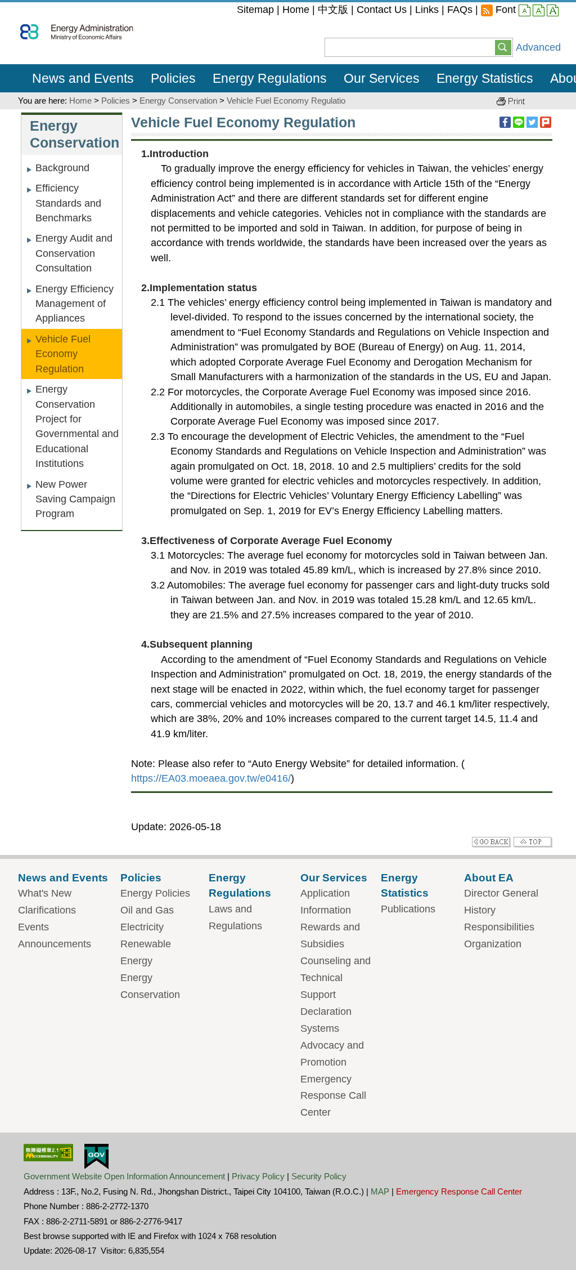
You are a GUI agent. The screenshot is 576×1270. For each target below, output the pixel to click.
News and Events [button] (83, 78)
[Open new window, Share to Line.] (518, 122)
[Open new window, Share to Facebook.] (505, 122)
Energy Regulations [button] (270, 78)
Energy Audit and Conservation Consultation (73, 253)
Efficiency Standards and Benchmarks (68, 203)
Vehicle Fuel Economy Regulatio (286, 100)
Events (33, 927)
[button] (503, 46)
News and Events (63, 877)
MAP (380, 1191)
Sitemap (255, 9)
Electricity (142, 927)
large (553, 11)
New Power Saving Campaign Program (75, 499)
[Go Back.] (491, 841)
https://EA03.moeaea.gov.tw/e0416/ (211, 778)
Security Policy (318, 1176)
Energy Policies (155, 893)
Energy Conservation (178, 100)
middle (538, 11)
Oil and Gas (147, 910)
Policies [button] (173, 78)
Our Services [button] (382, 78)
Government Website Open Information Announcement (124, 1176)
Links (427, 9)
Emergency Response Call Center (333, 1096)
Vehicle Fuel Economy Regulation (63, 354)
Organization (492, 944)
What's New (44, 893)
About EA (489, 877)
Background (62, 167)
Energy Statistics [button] (484, 78)
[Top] (533, 841)
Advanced (538, 47)
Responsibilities (499, 927)
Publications (408, 909)
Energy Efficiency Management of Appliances (74, 303)
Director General (501, 893)
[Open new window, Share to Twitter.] (532, 122)
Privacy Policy (258, 1176)
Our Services (333, 877)
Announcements (54, 944)
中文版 (333, 9)
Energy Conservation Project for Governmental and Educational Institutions (77, 426)
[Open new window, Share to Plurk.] (545, 122)
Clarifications (47, 910)
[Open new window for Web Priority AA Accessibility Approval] (48, 1151)
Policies (115, 100)
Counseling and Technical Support (335, 977)
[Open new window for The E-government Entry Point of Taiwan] (96, 1155)
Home (295, 9)
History (480, 910)
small (524, 11)
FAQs (459, 9)
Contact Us (382, 9)
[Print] (511, 100)
